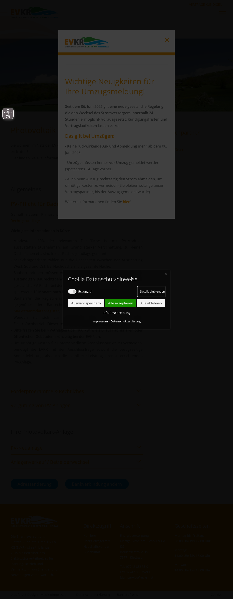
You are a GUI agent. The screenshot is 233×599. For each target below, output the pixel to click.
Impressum (100, 321)
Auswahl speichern (86, 303)
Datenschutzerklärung (126, 321)
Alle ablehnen (151, 303)
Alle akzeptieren (120, 303)
